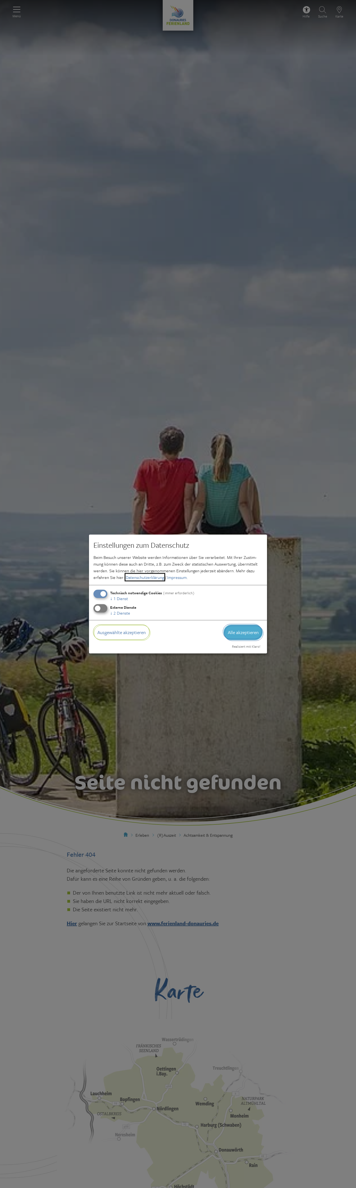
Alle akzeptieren (243, 632)
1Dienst (119, 598)
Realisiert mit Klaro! (246, 646)
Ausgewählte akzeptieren (121, 632)
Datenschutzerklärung (145, 577)
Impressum (177, 577)
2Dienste (120, 613)
